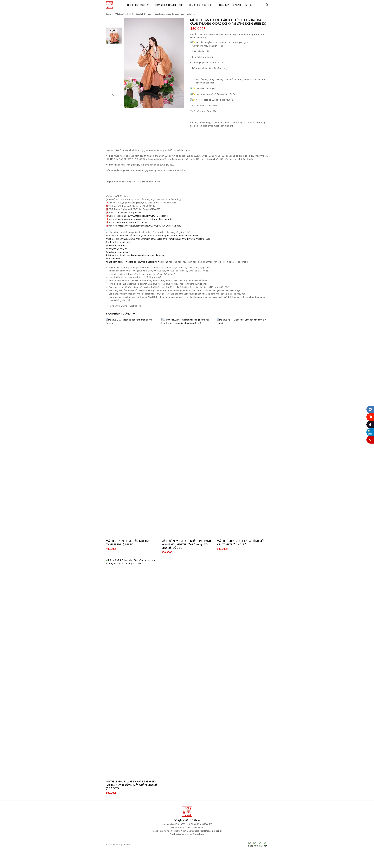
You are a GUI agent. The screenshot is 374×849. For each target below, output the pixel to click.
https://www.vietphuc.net (130, 212)
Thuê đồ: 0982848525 (201, 824)
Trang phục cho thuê (200, 5)
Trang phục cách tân (138, 5)
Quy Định (236, 5)
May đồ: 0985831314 (180, 824)
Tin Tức (248, 5)
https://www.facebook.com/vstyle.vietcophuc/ (146, 216)
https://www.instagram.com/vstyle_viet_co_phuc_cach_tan (144, 219)
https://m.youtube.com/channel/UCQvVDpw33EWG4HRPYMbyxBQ (149, 225)
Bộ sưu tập (223, 5)
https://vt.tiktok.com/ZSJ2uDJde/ (132, 222)
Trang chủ (110, 14)
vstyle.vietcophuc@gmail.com (190, 834)
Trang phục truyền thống (169, 5)
